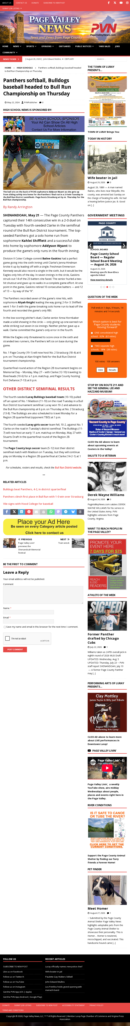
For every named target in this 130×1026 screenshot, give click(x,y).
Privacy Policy (96, 1005)
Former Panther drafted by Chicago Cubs (103, 638)
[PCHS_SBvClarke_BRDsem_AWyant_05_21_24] (43, 187)
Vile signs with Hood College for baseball (28, 504)
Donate (35, 3)
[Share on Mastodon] (58, 512)
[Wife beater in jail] (107, 159)
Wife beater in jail (102, 178)
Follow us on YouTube (13, 981)
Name (6, 608)
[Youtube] (121, 3)
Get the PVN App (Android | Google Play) (22, 996)
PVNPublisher (30, 102)
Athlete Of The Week (101, 595)
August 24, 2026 (97, 499)
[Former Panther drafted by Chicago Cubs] (107, 616)
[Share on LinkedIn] (21, 512)
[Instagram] (127, 3)
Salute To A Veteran (102, 455)
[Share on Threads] (80, 512)
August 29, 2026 (97, 182)
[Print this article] (43, 512)
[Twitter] (115, 3)
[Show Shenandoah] (104, 287)
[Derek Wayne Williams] (107, 476)
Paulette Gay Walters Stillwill (59, 976)
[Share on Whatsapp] (51, 512)
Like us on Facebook (13, 971)
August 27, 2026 (97, 913)
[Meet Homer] (107, 890)
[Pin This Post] (28, 512)
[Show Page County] (110, 287)
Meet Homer (98, 908)
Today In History (100, 138)
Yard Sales (104, 46)
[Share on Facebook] (6, 512)
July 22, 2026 (96, 647)
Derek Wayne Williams (106, 495)
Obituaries (64, 46)
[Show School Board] (107, 287)
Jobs (117, 46)
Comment (8, 584)
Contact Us (21, 3)
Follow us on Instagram (14, 986)
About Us (6, 3)
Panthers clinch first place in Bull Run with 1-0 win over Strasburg (43, 496)
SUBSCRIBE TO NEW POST (54, 3)
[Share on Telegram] (65, 512)
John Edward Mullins (55, 981)
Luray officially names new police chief (63, 966)
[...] (92, 205)
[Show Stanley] (113, 287)
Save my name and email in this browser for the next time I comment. (42, 626)
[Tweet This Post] (14, 512)
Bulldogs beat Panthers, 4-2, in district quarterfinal (34, 489)
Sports (30, 46)
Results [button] (112, 369)
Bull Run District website (68, 467)
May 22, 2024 (13, 102)
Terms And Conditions (12, 1010)
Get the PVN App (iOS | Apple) (17, 991)
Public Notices (83, 46)
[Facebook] (108, 3)
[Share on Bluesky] (73, 512)
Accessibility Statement (73, 1005)
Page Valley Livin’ (104, 750)
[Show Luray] (101, 287)
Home (5, 46)
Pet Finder (95, 869)
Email (6, 617)
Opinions (46, 46)
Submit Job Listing (11, 8)
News (16, 46)
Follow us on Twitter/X (13, 976)
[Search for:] (111, 58)
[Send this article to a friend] (36, 512)
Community (9, 52)
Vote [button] (100, 369)
